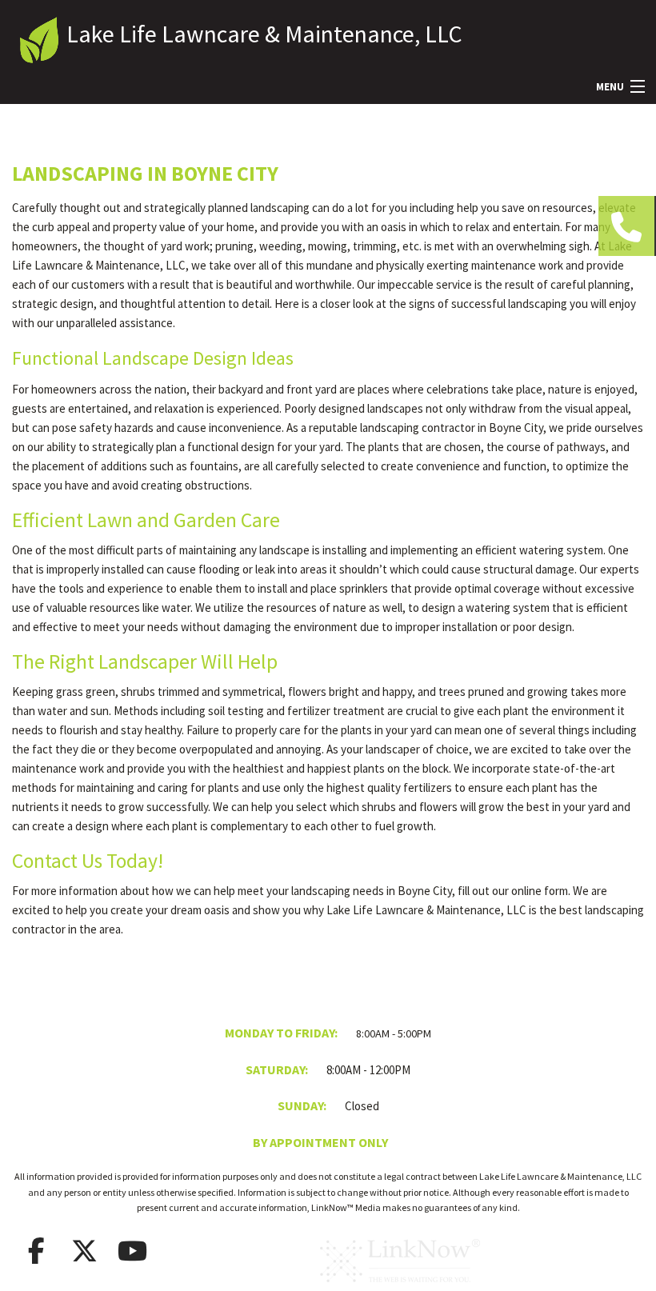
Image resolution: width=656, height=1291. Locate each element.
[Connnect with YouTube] (132, 1251)
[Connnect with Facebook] (36, 1251)
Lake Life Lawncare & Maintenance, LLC (264, 33)
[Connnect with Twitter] (84, 1251)
